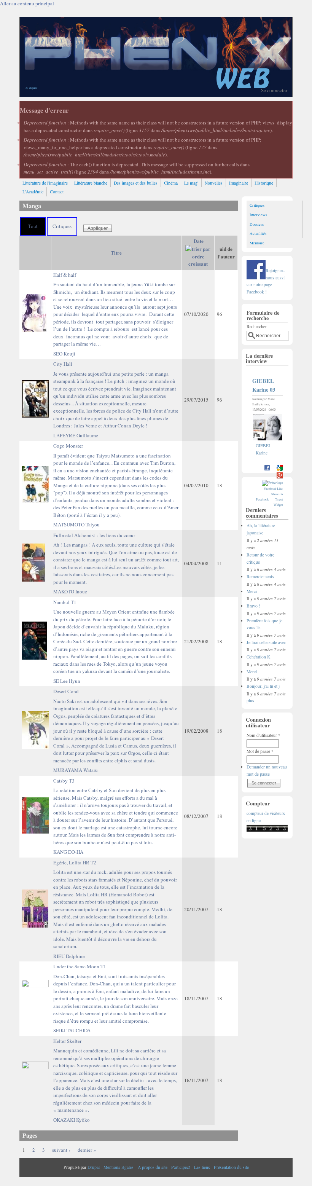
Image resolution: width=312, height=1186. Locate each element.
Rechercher (257, 326)
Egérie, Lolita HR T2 (115, 904)
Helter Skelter (115, 1076)
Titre (116, 252)
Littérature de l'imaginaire (45, 183)
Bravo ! (253, 606)
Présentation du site (231, 1167)
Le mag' (191, 183)
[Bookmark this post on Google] (280, 469)
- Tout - (32, 226)
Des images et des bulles (136, 183)
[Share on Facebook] (267, 469)
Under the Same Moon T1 (115, 993)
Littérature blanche (90, 183)
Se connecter (274, 90)
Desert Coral (116, 726)
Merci (252, 591)
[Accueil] (156, 94)
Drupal (94, 1167)
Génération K (258, 657)
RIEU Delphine (69, 956)
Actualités (258, 233)
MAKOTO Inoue (70, 591)
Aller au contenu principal (27, 3)
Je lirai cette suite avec (266, 642)
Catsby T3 (115, 811)
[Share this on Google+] (280, 477)
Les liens (202, 1167)
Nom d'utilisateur (263, 735)
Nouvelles (214, 183)
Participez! (180, 1167)
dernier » (87, 1149)
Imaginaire (238, 183)
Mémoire (257, 242)
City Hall (115, 394)
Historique (264, 183)
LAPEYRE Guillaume (75, 435)
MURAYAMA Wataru (75, 770)
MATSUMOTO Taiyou (76, 524)
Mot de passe (260, 751)
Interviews (258, 214)
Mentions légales (118, 1167)
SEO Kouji (64, 353)
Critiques (62, 226)
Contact (57, 191)
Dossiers (257, 224)
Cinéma (171, 183)
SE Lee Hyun (66, 680)
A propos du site (152, 1167)
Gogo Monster (115, 480)
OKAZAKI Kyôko (71, 1119)
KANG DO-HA (68, 851)
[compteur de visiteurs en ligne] (267, 830)
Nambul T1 (115, 637)
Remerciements (260, 576)
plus (250, 700)
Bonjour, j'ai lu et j (263, 686)
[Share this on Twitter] (272, 482)
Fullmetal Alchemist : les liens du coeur (116, 558)
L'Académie (32, 191)
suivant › (61, 1149)
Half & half (115, 309)
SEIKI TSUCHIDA (72, 1030)
